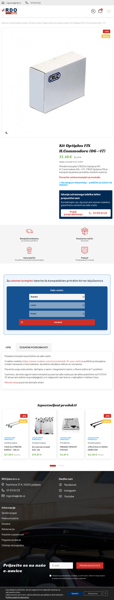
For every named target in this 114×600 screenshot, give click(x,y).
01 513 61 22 (35, 3)
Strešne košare (39, 443)
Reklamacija (8, 529)
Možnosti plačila (10, 518)
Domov (5, 23)
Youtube (69, 496)
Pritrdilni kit (65, 443)
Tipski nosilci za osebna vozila (56, 23)
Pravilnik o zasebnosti (13, 534)
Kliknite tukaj (11, 382)
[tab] (8, 347)
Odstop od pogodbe (13, 545)
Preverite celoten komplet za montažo (79, 177)
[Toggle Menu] (108, 11)
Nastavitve (93, 593)
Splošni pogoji (9, 512)
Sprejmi (75, 593)
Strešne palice (10, 443)
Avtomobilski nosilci (19, 23)
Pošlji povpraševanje (73, 213)
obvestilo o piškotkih (78, 578)
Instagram (70, 490)
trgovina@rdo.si (13, 3)
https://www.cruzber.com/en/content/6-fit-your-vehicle (53, 361)
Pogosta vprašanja (11, 539)
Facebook (70, 484)
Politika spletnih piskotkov (17, 597)
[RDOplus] (9, 11)
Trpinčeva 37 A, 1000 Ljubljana (23, 484)
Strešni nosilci (35, 23)
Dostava (6, 523)
